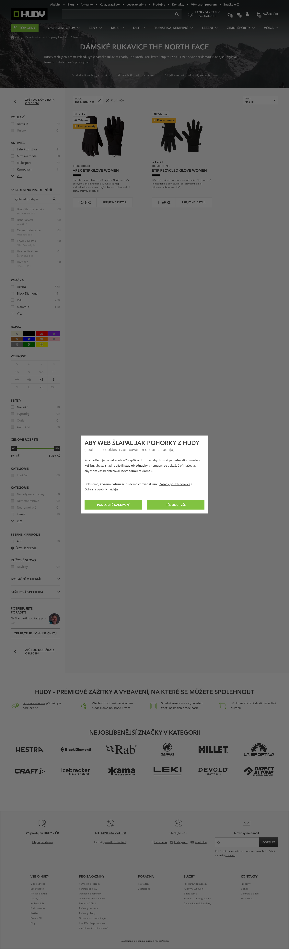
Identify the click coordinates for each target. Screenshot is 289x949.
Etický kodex (37, 889)
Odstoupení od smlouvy (92, 898)
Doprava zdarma (34, 703)
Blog (70, 4)
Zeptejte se (144, 889)
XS (41, 379)
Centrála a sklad (250, 893)
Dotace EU (36, 918)
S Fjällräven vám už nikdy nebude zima (191, 75)
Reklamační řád (87, 903)
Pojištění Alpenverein (195, 884)
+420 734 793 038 (113, 833)
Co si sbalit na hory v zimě (89, 75)
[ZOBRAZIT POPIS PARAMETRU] (51, 190)
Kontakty (178, 4)
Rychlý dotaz (247, 898)
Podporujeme (37, 908)
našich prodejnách (185, 708)
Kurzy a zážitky (110, 4)
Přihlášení (247, 14)
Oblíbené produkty (238, 14)
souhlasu (230, 855)
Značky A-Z (231, 4)
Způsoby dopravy (88, 908)
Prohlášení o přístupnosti (92, 923)
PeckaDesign (162, 941)
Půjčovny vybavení (193, 889)
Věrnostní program (204, 4)
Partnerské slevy (88, 889)
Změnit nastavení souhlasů (93, 928)
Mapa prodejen (42, 842)
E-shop (244, 889)
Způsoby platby (87, 913)
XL (41, 387)
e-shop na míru (142, 941)
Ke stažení (143, 884)
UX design (126, 941)
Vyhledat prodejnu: (27, 199)
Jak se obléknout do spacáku (136, 75)
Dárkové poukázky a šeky (197, 903)
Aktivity (55, 4)
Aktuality (87, 4)
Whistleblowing (38, 893)
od (13, 448)
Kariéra (34, 913)
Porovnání (229, 14)
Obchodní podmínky (90, 893)
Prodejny (159, 4)
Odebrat (99, 100)
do (57, 448)
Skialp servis (190, 893)
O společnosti (37, 884)
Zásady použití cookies (174, 484)
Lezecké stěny (136, 4)
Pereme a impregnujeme (197, 898)
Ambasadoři (37, 903)
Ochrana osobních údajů (101, 489)
